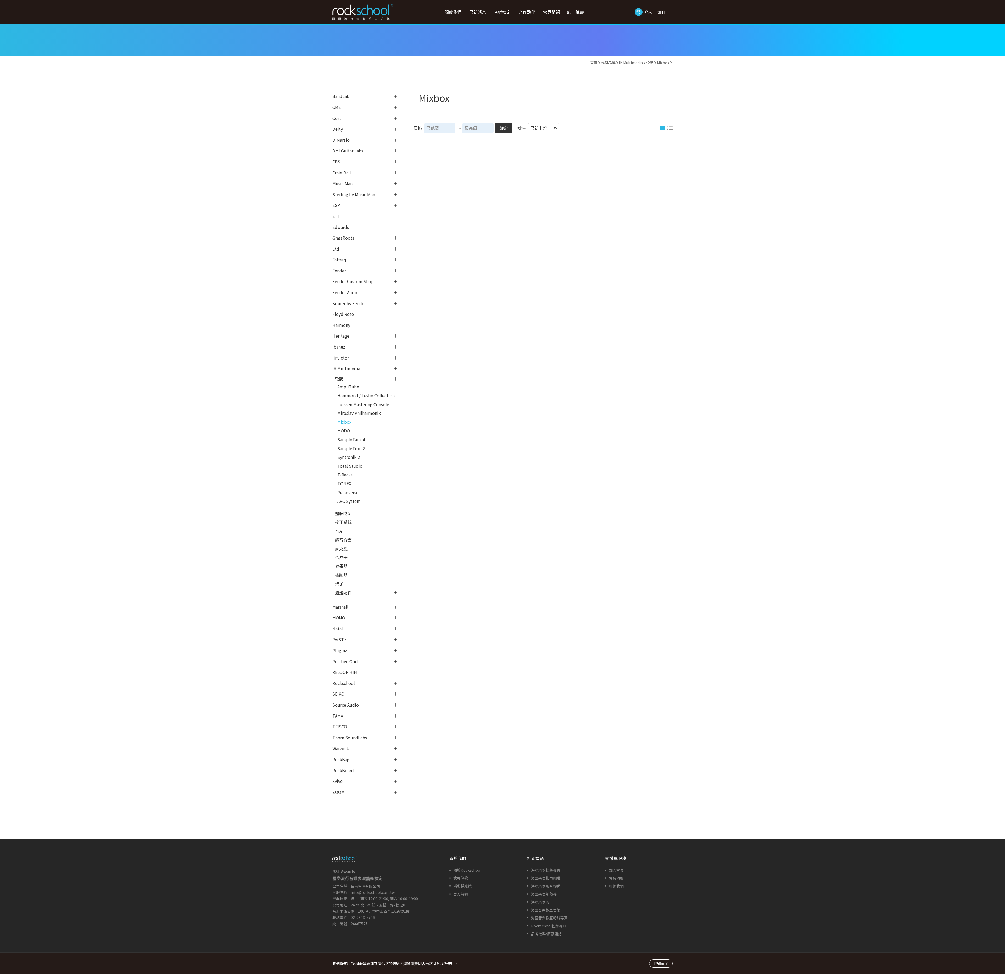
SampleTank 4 (351, 439)
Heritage (340, 336)
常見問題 (616, 878)
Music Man (342, 183)
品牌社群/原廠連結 (546, 933)
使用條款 (460, 878)
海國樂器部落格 (544, 893)
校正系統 (343, 522)
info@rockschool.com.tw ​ (373, 892)
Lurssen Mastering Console (363, 404)
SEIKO (338, 694)
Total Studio (349, 466)
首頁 (594, 62)
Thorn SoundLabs (349, 737)
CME (336, 107)
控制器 (341, 575)
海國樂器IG (540, 902)
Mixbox (663, 62)
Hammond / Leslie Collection (366, 395)
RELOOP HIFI (345, 672)
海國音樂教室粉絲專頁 (549, 917)
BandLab (340, 96)
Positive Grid (345, 661)
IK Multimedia (631, 62)
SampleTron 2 (351, 448)
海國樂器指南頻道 (545, 878)
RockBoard (343, 770)
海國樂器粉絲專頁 (545, 870)
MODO (343, 430)
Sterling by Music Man (353, 194)
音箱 (339, 531)
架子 (339, 583)
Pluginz (339, 650)
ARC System (349, 501)
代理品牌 (608, 62)
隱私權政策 (462, 886)
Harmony (341, 325)
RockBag (340, 759)
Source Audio (345, 705)
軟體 (650, 62)
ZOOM (338, 792)
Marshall (340, 607)
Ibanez (338, 347)
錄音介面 (343, 540)
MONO (338, 617)
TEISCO (339, 726)
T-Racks (345, 474)
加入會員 (616, 870)
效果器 (341, 566)
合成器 (341, 557)
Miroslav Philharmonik (359, 413)
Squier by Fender (349, 303)
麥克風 (341, 548)
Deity (337, 129)
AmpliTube (348, 386)
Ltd (335, 249)
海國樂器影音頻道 (545, 886)
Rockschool (343, 683)
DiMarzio (341, 140)
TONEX (344, 483)
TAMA (337, 716)
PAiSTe (339, 639)
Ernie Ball (341, 172)
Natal (337, 628)
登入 (648, 12)
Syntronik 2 (348, 457)
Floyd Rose (343, 314)
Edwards (340, 227)
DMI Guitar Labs (347, 150)
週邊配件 (343, 592)
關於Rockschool (467, 870)
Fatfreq (339, 259)
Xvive (337, 781)
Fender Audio (345, 292)
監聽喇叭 (343, 513)
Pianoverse (348, 492)
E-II (335, 216)
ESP (336, 205)
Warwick (340, 748)
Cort (336, 118)
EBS (336, 161)
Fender (339, 270)
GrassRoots (343, 238)
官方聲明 (460, 893)
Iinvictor (340, 358)
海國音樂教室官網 (545, 909)
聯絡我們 (616, 886)
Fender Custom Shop (353, 281)
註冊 (661, 12)
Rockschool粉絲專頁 (548, 925)
